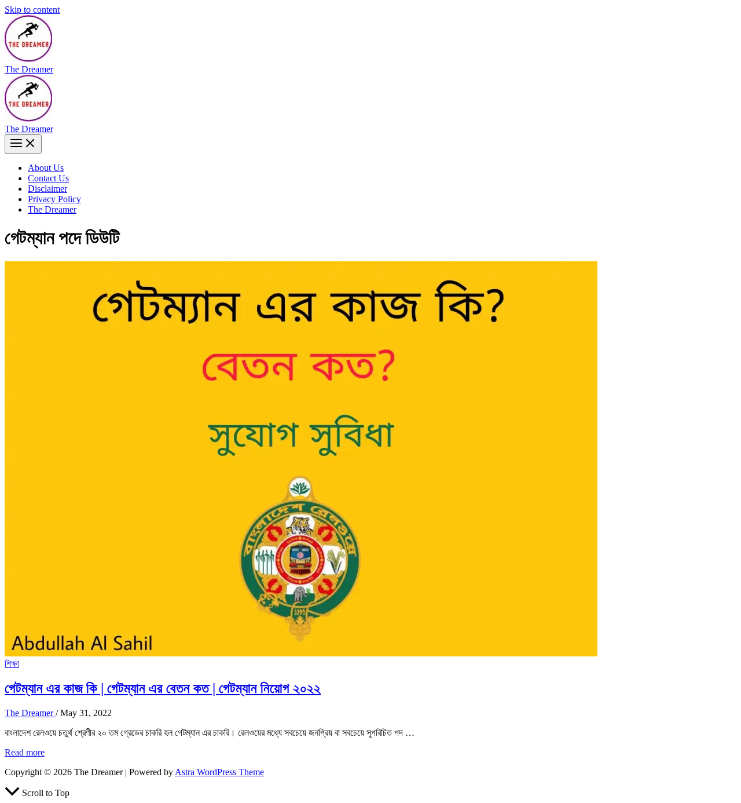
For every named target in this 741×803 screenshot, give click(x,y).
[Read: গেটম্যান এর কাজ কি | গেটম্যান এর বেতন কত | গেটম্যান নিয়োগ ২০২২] (301, 653)
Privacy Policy (54, 199)
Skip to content (32, 9)
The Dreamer (29, 69)
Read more (25, 752)
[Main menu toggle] (23, 144)
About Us (46, 168)
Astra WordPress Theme (219, 772)
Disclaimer (47, 189)
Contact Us (48, 178)
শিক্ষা (12, 664)
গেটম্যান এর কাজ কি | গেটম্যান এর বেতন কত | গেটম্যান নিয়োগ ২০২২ (163, 688)
